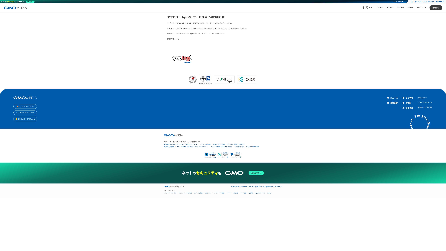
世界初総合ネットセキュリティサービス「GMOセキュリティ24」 (181, 144)
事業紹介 (390, 7)
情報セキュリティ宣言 (425, 107)
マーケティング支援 (219, 193)
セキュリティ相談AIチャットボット (236, 144)
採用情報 (436, 8)
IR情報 (410, 7)
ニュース (379, 7)
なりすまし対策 (240, 146)
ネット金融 (243, 193)
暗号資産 (251, 193)
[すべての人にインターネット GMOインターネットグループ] (430, 1)
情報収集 (235, 193)
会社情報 (400, 7)
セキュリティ (208, 193)
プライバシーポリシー (425, 102)
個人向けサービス (260, 193)
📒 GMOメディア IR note (25, 119)
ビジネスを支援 (198, 193)
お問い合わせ (421, 7)
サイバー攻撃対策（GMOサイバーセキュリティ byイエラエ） (193, 146)
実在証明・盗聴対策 (169, 146)
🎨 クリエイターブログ (25, 106)
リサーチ (228, 193)
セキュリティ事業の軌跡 (252, 146)
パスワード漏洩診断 (205, 144)
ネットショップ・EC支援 (185, 193)
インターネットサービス (170, 193)
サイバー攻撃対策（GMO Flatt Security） (222, 146)
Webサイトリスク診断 (219, 144)
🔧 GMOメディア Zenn (25, 113)
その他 (269, 193)
